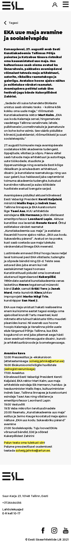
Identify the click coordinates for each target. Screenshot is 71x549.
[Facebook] (43, 531)
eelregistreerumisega (20, 369)
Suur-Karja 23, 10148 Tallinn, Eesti (25, 496)
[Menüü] (66, 4)
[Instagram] (54, 531)
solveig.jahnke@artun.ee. (33, 450)
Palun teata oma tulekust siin (24, 442)
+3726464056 (11, 502)
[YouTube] (66, 531)
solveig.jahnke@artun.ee (46, 361)
